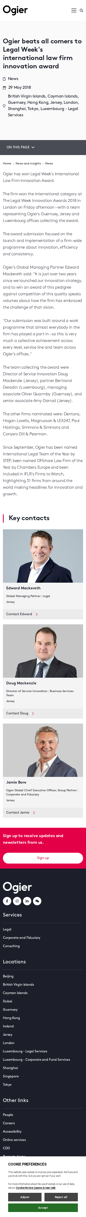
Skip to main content (24, 4)
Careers (9, 1123)
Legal (7, 929)
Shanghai (10, 1068)
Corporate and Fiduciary (21, 938)
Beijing (8, 976)
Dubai (7, 1001)
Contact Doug (17, 713)
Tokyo (7, 1085)
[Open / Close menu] (73, 10)
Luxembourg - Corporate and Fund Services (36, 1060)
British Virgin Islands (18, 985)
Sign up (43, 858)
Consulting (11, 946)
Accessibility (12, 1131)
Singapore (11, 1076)
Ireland (8, 1026)
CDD (6, 1148)
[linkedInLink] (27, 901)
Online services (14, 1140)
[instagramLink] (17, 901)
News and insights (28, 163)
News (49, 163)
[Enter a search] (81, 10)
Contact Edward (19, 614)
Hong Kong (11, 1018)
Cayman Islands (15, 993)
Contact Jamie (17, 812)
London (8, 1043)
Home (7, 163)
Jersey (7, 1035)
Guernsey (10, 1010)
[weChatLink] (37, 901)
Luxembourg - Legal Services (25, 1051)
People (8, 1115)
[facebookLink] (7, 901)
